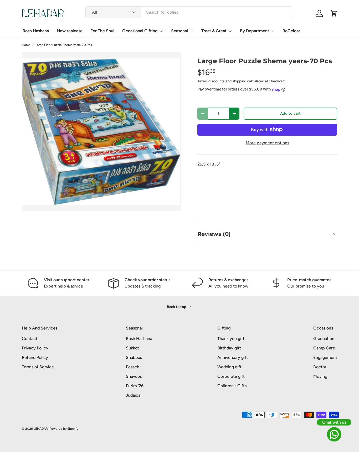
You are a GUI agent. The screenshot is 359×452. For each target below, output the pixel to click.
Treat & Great (214, 30)
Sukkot (132, 347)
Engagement (325, 357)
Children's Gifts (232, 385)
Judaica (133, 395)
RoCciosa (291, 30)
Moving (320, 376)
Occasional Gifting (140, 30)
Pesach (132, 366)
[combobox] (189, 12)
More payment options (267, 142)
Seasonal (179, 30)
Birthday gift (229, 347)
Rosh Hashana (36, 30)
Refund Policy (35, 357)
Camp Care (324, 347)
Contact (29, 338)
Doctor (319, 366)
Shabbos (134, 357)
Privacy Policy (35, 347)
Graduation (323, 338)
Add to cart (290, 113)
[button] (334, 13)
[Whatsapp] (334, 434)
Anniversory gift (232, 357)
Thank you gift (230, 338)
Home (26, 44)
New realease (70, 30)
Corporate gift (231, 376)
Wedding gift (229, 366)
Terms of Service (38, 366)
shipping (239, 81)
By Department (254, 30)
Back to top (177, 307)
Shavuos (134, 376)
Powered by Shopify (63, 428)
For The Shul (102, 30)
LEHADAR (41, 428)
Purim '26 (134, 385)
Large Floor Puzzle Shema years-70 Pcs (63, 44)
